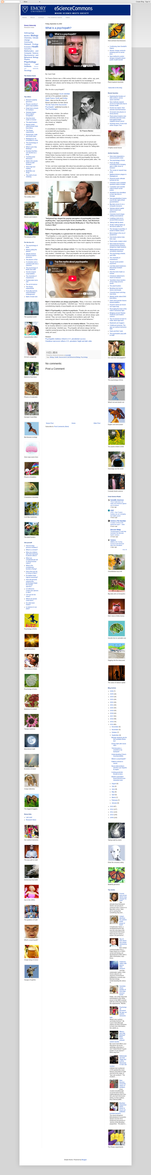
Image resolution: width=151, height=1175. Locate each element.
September (115, 735)
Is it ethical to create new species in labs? (32, 590)
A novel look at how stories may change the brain (123, 897)
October (114, 732)
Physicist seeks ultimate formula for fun (117, 179)
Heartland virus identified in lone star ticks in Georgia (118, 194)
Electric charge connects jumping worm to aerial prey (117, 52)
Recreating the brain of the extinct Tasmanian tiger (118, 309)
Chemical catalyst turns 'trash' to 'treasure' (117, 276)
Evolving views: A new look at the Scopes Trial (118, 124)
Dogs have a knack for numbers (32, 109)
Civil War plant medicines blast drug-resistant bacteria (118, 267)
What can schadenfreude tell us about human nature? (32, 560)
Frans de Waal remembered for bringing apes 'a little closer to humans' (118, 165)
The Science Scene (55, 17)
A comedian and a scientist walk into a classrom (32, 263)
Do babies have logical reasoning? (32, 576)
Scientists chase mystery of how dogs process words (117, 281)
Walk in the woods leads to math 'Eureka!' (32, 162)
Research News (31, 820)
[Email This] (47, 352)
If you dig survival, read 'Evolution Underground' (31, 292)
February (115, 800)
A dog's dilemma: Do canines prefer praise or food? (123, 920)
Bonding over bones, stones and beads (116, 289)
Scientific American (117, 500)
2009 (112, 817)
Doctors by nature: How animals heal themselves (118, 108)
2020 (112, 708)
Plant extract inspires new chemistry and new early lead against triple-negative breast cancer (118, 118)
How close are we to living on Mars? (31, 572)
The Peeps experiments (30, 131)
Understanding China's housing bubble (118, 755)
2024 (112, 697)
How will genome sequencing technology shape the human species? (31, 583)
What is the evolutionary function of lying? (31, 567)
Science (113, 540)
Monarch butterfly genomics (31, 100)
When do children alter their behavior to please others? (32, 554)
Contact (41, 17)
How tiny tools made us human (31, 119)
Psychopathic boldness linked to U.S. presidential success (65, 339)
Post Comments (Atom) (61, 426)
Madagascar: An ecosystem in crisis (32, 139)
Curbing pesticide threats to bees (117, 773)
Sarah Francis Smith (52, 98)
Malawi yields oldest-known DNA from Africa (32, 126)
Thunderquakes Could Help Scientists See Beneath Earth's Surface (118, 533)
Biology (52, 357)
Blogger (84, 1160)
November (115, 729)
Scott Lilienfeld (64, 94)
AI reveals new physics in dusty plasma (118, 112)
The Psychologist (51, 109)
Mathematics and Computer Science (31, 52)
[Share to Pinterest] (56, 352)
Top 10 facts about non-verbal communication (123, 942)
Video (68, 17)
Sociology (27, 70)
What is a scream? (32, 550)
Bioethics (27, 36)
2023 (112, 699)
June (113, 789)
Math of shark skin (32, 297)
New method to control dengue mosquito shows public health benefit (117, 58)
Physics (27, 59)
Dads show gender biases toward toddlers (118, 301)
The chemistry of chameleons (31, 277)
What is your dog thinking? (31, 147)
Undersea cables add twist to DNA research (122, 965)
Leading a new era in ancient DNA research (117, 219)
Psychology (84, 357)
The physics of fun (32, 259)
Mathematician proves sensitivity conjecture (117, 250)
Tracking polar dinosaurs (30, 157)
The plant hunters (31, 122)
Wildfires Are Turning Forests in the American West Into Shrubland (117, 543)
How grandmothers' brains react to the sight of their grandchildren (118, 200)
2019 (112, 710)
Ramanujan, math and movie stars (31, 135)
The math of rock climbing (31, 176)
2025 (112, 694)
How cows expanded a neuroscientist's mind (117, 157)
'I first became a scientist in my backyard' (116, 749)
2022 (112, 702)
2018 (112, 713)
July (113, 786)
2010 (112, 815)
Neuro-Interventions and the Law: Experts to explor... (119, 767)
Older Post (97, 423)
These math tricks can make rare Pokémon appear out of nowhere (118, 503)
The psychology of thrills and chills (32, 268)
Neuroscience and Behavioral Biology (69, 357)
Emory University (30, 25)
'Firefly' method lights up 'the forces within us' (117, 225)
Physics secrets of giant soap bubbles (32, 105)
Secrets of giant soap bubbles (31, 272)
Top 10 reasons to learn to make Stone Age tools (118, 319)
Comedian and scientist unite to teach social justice (117, 188)
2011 (112, 812)
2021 (112, 705)
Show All (125, 549)
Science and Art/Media (31, 65)
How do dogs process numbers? (32, 546)
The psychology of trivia (117, 160)
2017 (112, 716)
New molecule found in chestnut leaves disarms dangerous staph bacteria (118, 245)
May (113, 792)
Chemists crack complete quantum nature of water (118, 183)
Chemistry (28, 38)
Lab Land (29, 817)
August (114, 783)
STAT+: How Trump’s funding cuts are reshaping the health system (118, 514)
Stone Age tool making (30, 167)
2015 (112, 722)
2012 (112, 809)
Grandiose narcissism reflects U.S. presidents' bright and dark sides (68, 341)
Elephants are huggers (117, 323)
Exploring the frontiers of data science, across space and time (117, 98)
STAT (112, 510)
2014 (112, 724)
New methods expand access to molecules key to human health (118, 103)
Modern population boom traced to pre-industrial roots (118, 778)
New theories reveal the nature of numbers (122, 1084)
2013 (112, 806)
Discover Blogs (115, 529)
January (114, 803)
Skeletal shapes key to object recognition (31, 114)
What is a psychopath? (58, 27)
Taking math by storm (116, 222)
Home (24, 17)
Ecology (35, 44)
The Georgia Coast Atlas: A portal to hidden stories (118, 229)
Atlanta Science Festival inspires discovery (31, 255)
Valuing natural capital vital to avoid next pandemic (117, 210)
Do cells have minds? (30, 603)
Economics (27, 47)
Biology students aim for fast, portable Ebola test (119, 739)
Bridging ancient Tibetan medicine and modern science (117, 314)
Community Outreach (28, 43)
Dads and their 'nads (116, 331)
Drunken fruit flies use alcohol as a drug (31, 152)
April (113, 795)
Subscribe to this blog (115, 88)
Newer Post (49, 423)
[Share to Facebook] (54, 352)
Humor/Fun (27, 49)
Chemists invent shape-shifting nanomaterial (117, 215)
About (32, 17)
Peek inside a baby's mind (118, 241)
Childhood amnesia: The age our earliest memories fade (118, 327)
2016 (112, 719)
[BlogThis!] (49, 352)
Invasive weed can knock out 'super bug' (118, 305)
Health (56, 357)
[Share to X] (52, 352)
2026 (112, 691)
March (114, 797)
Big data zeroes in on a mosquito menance (117, 205)
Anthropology (29, 33)
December (115, 727)
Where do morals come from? (31, 599)
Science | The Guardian (118, 521)
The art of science (31, 284)
